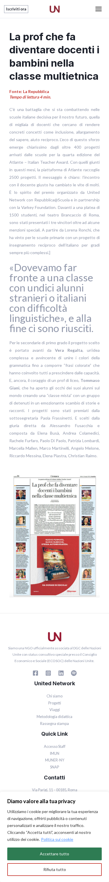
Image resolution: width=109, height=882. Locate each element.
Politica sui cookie (57, 839)
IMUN (54, 753)
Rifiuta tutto (54, 869)
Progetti (54, 703)
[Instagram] (48, 673)
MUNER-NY (54, 760)
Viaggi (54, 709)
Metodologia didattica (54, 716)
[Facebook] (35, 673)
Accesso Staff (54, 746)
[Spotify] (74, 673)
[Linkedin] (61, 673)
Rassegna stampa (54, 723)
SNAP (54, 767)
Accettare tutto (54, 853)
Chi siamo (54, 696)
